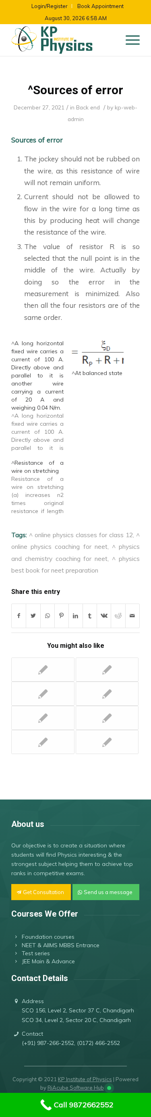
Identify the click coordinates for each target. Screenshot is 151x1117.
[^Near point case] (42, 718)
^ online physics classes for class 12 (81, 535)
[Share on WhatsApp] (47, 616)
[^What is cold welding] (42, 742)
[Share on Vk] (104, 616)
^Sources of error (75, 90)
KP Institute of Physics (85, 1079)
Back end (88, 107)
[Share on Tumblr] (90, 616)
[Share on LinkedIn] (76, 616)
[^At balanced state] (98, 354)
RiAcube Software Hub (76, 1087)
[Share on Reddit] (118, 616)
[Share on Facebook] (19, 616)
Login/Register (49, 6)
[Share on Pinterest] (61, 616)
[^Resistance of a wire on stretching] (41, 487)
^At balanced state (97, 373)
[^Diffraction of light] (107, 742)
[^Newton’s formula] (42, 694)
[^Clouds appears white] (107, 694)
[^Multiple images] (42, 669)
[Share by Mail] (132, 616)
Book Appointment (100, 6)
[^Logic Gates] (107, 718)
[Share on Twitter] (33, 616)
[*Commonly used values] (107, 669)
